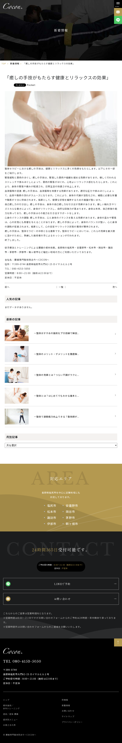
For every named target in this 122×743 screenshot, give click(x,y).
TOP (4, 63)
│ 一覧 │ (61, 287)
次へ (114, 287)
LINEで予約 (62, 584)
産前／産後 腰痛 (10, 714)
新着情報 (14, 63)
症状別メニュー (10, 719)
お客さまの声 (9, 725)
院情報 (65, 699)
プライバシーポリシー (72, 721)
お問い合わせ (62, 599)
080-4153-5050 (22, 661)
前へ (7, 287)
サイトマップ (68, 716)
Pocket (31, 85)
